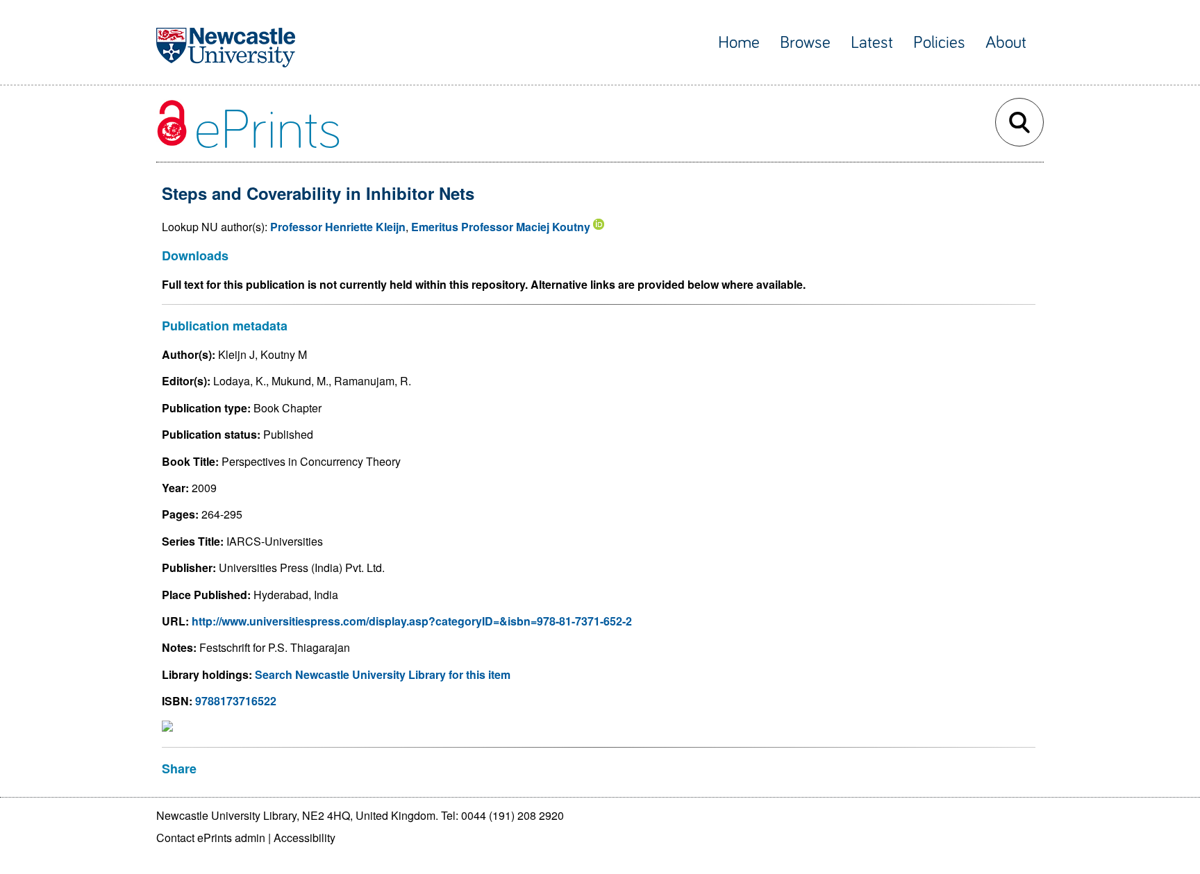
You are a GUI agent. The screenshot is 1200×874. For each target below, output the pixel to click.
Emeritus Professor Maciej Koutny (500, 227)
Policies (939, 42)
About (1005, 42)
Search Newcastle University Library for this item (382, 674)
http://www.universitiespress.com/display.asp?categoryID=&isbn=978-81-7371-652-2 (412, 621)
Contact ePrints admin (210, 838)
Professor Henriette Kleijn (338, 227)
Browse (805, 42)
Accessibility (304, 838)
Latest (872, 42)
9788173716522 (235, 701)
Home (739, 42)
